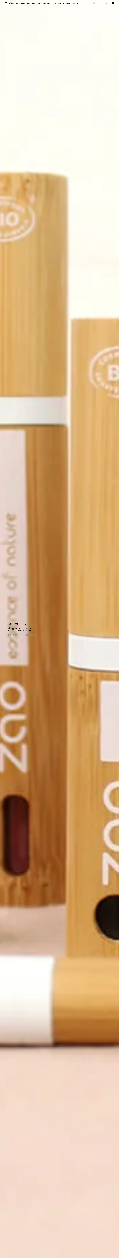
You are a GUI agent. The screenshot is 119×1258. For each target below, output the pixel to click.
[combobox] (87, 3)
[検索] (94, 3)
